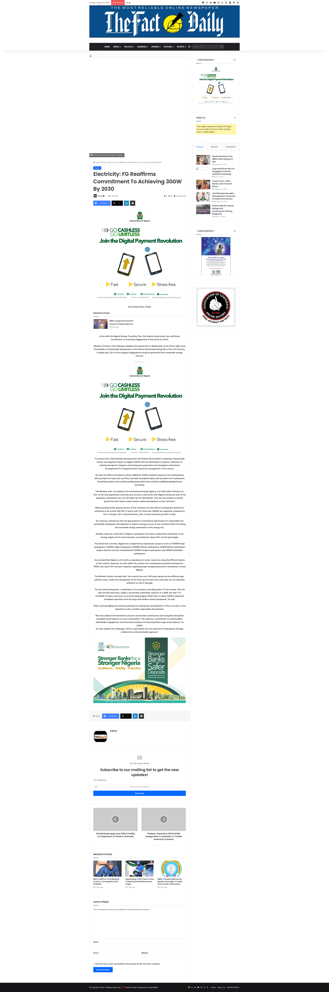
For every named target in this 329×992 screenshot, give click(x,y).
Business (141, 47)
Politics (128, 47)
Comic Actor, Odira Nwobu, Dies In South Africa (222, 184)
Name (96, 942)
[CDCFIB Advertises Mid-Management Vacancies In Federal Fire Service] (203, 197)
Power (104, 162)
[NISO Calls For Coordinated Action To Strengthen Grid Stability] (107, 869)
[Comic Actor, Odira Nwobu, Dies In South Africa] (203, 184)
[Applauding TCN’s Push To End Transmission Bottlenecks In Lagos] (139, 869)
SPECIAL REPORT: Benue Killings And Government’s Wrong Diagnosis (223, 209)
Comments (231, 146)
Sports (180, 47)
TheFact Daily (130, 987)
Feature (168, 47)
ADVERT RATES (233, 987)
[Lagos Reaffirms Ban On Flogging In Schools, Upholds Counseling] (203, 172)
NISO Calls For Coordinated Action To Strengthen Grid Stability (106, 881)
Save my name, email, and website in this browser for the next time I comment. (127, 964)
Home (107, 47)
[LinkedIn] (126, 203)
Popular (199, 146)
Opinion (155, 47)
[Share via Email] (132, 203)
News (116, 47)
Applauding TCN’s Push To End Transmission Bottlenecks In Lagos (139, 881)
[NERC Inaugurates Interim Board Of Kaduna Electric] (100, 324)
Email (96, 953)
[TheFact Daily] (164, 21)
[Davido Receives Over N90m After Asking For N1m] (203, 160)
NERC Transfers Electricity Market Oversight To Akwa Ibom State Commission (170, 881)
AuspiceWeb (153, 987)
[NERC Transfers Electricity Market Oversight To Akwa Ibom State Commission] (172, 869)
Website (144, 953)
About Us (221, 987)
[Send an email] (103, 196)
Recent (214, 146)
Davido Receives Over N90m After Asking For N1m (222, 159)
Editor (100, 196)
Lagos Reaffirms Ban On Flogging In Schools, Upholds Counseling (223, 171)
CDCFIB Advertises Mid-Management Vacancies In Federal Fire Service (223, 196)
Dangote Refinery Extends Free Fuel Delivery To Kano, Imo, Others (153, 3)
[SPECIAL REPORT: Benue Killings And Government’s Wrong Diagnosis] (203, 209)
